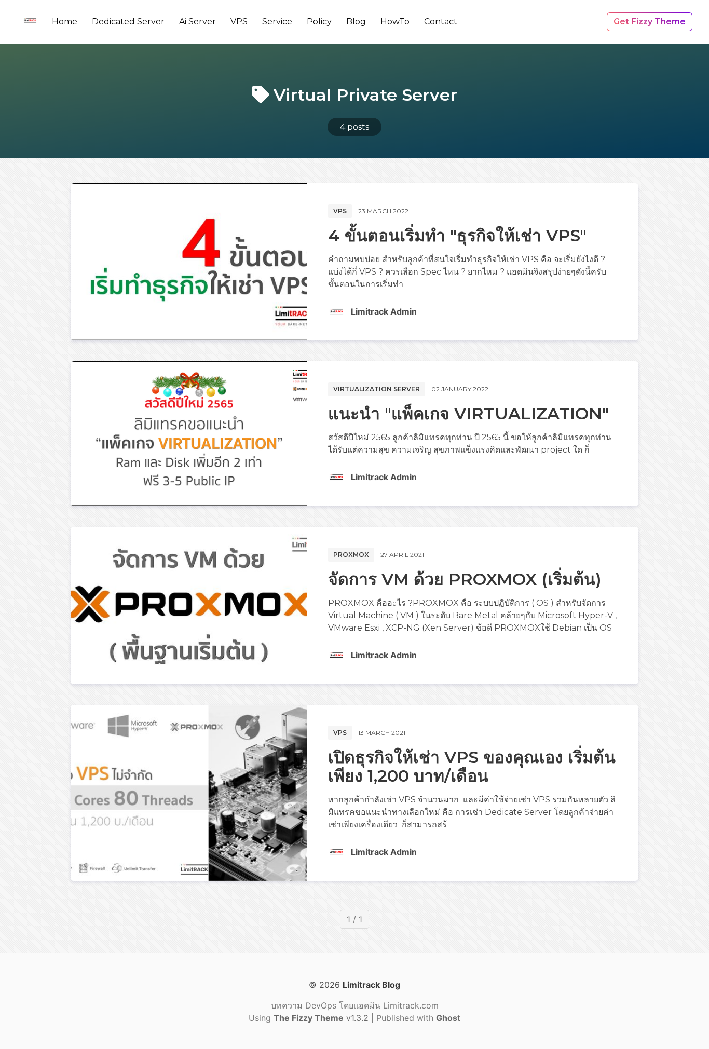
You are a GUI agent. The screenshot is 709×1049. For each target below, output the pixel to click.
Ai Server (197, 21)
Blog (356, 21)
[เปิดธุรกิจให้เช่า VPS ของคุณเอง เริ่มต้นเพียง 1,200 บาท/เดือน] (189, 793)
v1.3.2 (322, 1018)
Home (64, 21)
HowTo (395, 21)
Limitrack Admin (384, 311)
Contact (440, 21)
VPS (239, 21)
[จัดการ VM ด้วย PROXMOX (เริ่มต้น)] (189, 605)
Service (277, 21)
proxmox (351, 554)
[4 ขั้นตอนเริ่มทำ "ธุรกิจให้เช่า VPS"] (189, 261)
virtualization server (376, 389)
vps (340, 211)
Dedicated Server (128, 21)
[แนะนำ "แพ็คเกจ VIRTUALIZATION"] (189, 433)
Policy (319, 21)
